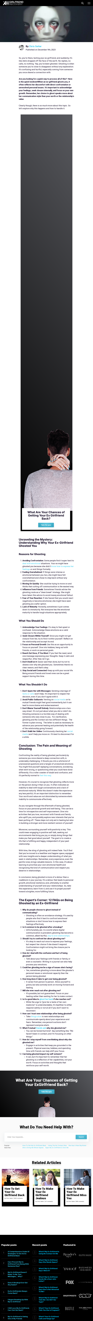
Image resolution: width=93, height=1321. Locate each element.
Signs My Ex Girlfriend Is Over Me (56, 1147)
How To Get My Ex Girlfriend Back (34, 1145)
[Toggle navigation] (89, 3)
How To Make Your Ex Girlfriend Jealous (44, 1193)
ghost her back (46, 999)
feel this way (45, 775)
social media (60, 699)
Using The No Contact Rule (57, 1145)
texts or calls (28, 694)
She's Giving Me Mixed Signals (33, 1147)
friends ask (41, 1028)
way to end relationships (58, 936)
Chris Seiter (35, 46)
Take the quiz (46, 525)
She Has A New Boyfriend (77, 1145)
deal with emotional (31, 563)
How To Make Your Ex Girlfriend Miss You (77, 1193)
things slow (36, 1016)
